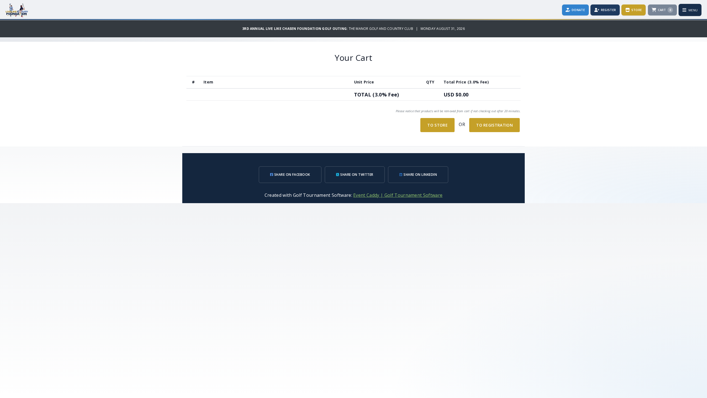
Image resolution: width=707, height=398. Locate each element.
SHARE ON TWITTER (356, 174)
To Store (437, 125)
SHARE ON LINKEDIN (420, 174)
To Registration (494, 125)
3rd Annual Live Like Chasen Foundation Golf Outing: (295, 28)
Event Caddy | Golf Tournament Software (397, 195)
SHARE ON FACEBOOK (291, 174)
